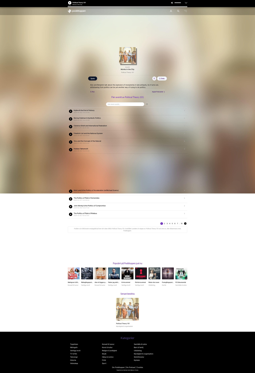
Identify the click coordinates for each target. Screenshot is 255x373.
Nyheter (137, 360)
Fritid (104, 360)
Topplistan (74, 344)
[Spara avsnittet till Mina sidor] (154, 78)
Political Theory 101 (127, 72)
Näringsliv (74, 347)
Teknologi (73, 357)
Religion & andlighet (109, 351)
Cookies (140, 367)
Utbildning (138, 351)
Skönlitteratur (139, 357)
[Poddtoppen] (77, 11)
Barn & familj (138, 347)
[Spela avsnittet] (70, 111)
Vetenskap (74, 363)
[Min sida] (171, 11)
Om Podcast (130, 367)
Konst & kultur (107, 347)
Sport (104, 363)
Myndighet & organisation (143, 354)
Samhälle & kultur (140, 344)
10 (181, 223)
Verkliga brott (75, 351)
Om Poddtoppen (118, 367)
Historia (73, 360)
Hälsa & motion (107, 357)
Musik (104, 354)
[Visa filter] (147, 104)
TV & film (73, 354)
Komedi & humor (108, 344)
